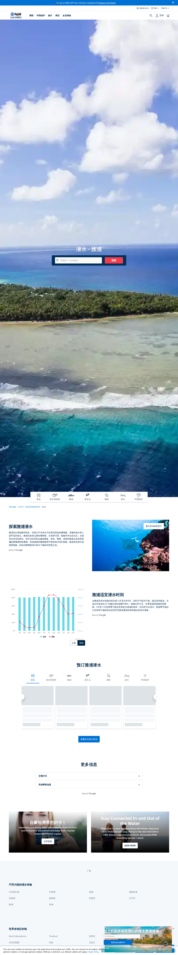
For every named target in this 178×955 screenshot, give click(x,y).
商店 (57, 15)
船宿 (69, 679)
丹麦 (51, 942)
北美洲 (12, 898)
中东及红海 (14, 891)
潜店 (33, 679)
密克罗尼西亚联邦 (33, 507)
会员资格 (67, 15)
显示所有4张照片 (154, 526)
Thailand (53, 936)
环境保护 (41, 15)
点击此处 (149, 946)
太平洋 (21, 507)
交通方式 (43, 775)
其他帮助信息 (45, 784)
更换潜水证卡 (144, 8)
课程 (31, 15)
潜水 (127, 679)
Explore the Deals (107, 2)
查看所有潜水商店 (89, 739)
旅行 (50, 15)
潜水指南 (12, 507)
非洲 (51, 904)
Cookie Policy (93, 952)
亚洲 (91, 891)
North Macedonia (17, 936)
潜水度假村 (51, 679)
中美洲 (52, 891)
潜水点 (87, 679)
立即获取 (48, 841)
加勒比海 (133, 891)
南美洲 (52, 898)
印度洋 (92, 898)
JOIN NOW (130, 845)
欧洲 (11, 904)
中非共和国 (14, 942)
